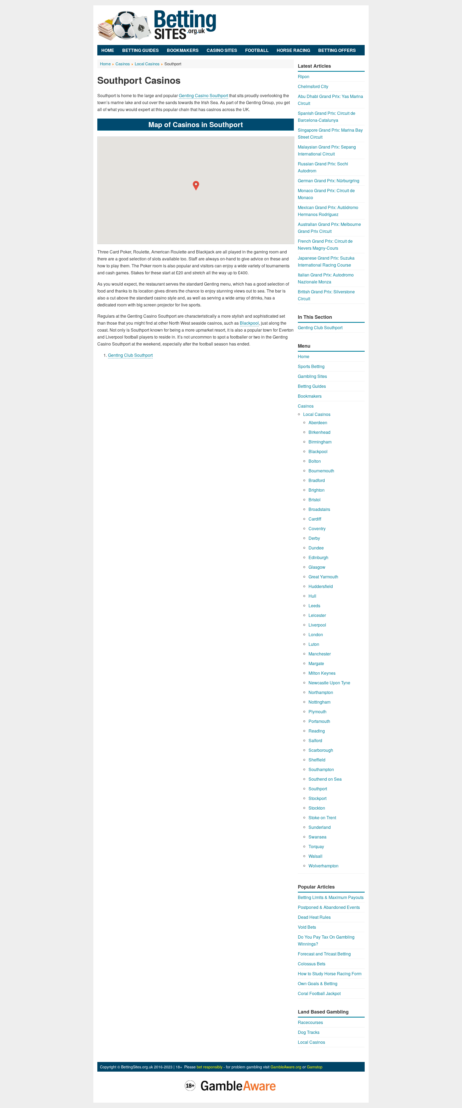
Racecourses (310, 1022)
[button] (196, 186)
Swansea (317, 837)
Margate (316, 663)
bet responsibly (209, 1066)
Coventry (317, 528)
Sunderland (320, 827)
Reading (317, 731)
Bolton (315, 461)
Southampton (321, 769)
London (316, 634)
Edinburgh (318, 557)
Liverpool (317, 625)
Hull (312, 596)
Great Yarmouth (323, 577)
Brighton (317, 490)
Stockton (317, 808)
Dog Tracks (308, 1032)
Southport (318, 789)
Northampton (321, 692)
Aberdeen (318, 422)
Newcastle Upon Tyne (329, 683)
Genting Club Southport (130, 355)
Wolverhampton (323, 866)
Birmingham (320, 442)
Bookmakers (183, 50)
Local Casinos (316, 414)
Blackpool (249, 323)
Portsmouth (319, 721)
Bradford (317, 480)
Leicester (317, 615)
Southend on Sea (325, 779)
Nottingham (319, 702)
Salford (315, 740)
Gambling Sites (312, 376)
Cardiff (315, 519)
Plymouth (317, 711)
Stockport (317, 798)
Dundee (316, 548)
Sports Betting (311, 366)
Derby (314, 538)
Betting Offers (337, 50)
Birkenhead (319, 432)
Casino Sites (222, 50)
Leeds (314, 605)
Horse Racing (293, 50)
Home (107, 50)
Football (257, 50)
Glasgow (317, 567)
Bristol (315, 499)
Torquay (316, 846)
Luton (314, 644)
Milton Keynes (322, 673)
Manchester (320, 654)
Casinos (306, 406)
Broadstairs (319, 509)
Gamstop (314, 1066)
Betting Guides (140, 50)
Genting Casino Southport (203, 95)
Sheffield (317, 760)
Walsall (315, 856)
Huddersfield (321, 586)
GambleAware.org (286, 1066)
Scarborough (321, 750)
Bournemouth (321, 471)
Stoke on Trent (322, 817)
